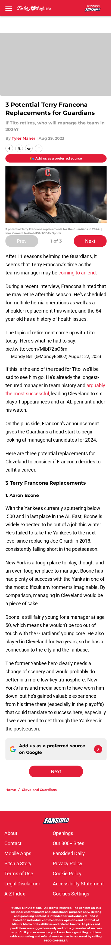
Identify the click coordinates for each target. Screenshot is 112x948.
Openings (63, 833)
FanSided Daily (69, 853)
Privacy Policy (67, 863)
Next (90, 241)
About (10, 833)
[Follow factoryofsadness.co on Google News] (98, 749)
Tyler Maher (23, 138)
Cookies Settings (71, 894)
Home (10, 790)
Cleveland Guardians (39, 790)
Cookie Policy (67, 873)
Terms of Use (18, 873)
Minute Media (32, 908)
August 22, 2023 (85, 356)
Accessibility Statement (78, 883)
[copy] (38, 148)
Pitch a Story (18, 863)
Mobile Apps (17, 853)
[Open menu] (8, 8)
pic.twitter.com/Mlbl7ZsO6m (36, 349)
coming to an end (77, 273)
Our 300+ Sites (68, 843)
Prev (22, 241)
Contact (12, 843)
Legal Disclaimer (22, 883)
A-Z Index (14, 894)
